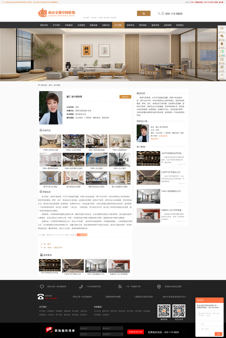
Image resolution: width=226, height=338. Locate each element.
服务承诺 (155, 25)
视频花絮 (93, 25)
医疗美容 (130, 311)
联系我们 (180, 25)
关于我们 (56, 25)
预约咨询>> (155, 139)
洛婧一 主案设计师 (54, 247)
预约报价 (143, 25)
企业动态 (50, 314)
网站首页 (44, 25)
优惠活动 (106, 25)
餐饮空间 (105, 311)
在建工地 (83, 311)
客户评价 (59, 314)
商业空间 (113, 17)
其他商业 (105, 314)
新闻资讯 (130, 25)
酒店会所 (122, 311)
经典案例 (69, 25)
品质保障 (168, 25)
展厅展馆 (138, 311)
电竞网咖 (97, 314)
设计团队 (118, 25)
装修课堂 (42, 314)
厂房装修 (100, 17)
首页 (50, 85)
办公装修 (93, 17)
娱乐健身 (146, 311)
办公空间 (97, 311)
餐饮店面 (107, 17)
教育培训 (114, 311)
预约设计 (125, 97)
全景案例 (81, 25)
